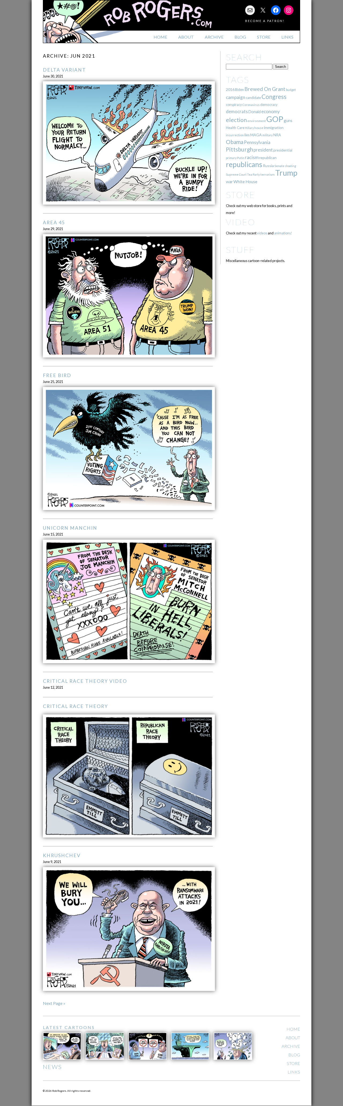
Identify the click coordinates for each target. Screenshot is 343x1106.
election (236, 119)
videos (262, 233)
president (263, 150)
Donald (254, 111)
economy (270, 111)
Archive (214, 36)
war (229, 181)
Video (240, 222)
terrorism (267, 174)
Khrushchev (62, 855)
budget (291, 90)
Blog (240, 36)
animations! (283, 233)
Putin (240, 158)
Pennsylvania (257, 142)
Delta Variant (64, 70)
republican (268, 157)
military (267, 135)
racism (252, 157)
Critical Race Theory (75, 706)
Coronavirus (251, 104)
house (258, 128)
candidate (253, 97)
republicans (244, 164)
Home (160, 36)
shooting (290, 166)
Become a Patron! (265, 21)
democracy (269, 104)
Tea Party (253, 174)
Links (287, 36)
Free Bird (57, 375)
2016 (230, 89)
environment (256, 121)
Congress (274, 96)
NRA (277, 134)
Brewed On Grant (264, 89)
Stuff (240, 249)
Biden (239, 89)
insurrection (235, 135)
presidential (282, 150)
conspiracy (234, 105)
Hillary (249, 128)
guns (288, 120)
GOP (274, 119)
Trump (286, 172)
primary (231, 158)
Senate (279, 166)
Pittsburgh (239, 149)
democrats (237, 111)
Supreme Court (236, 174)
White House (245, 181)
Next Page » (54, 1003)
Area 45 (54, 222)
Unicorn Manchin (70, 528)
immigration (274, 127)
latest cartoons (69, 1027)
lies (247, 134)
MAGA (256, 134)
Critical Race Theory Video (85, 681)
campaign (235, 97)
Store (263, 36)
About (186, 36)
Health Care (235, 128)
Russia (268, 165)
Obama (234, 142)
